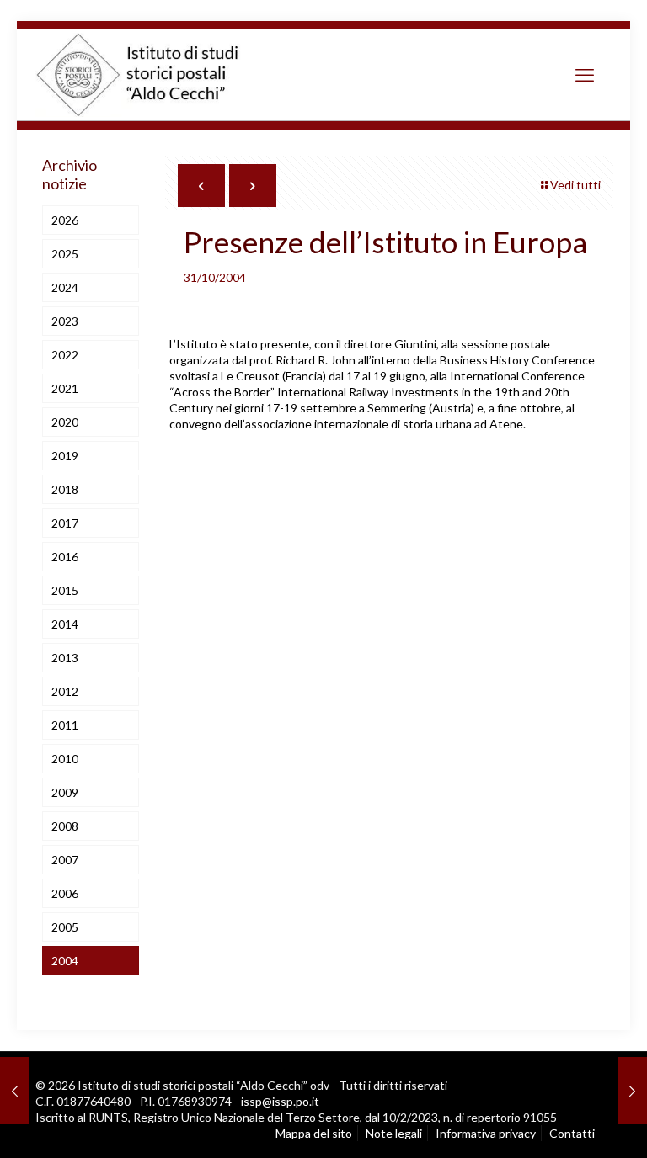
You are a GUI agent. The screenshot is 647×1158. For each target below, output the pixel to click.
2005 (64, 927)
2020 (64, 422)
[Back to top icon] (563, 1124)
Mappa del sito (313, 1133)
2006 (64, 893)
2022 (64, 355)
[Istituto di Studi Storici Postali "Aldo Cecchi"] (155, 74)
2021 (64, 388)
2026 (64, 220)
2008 (64, 826)
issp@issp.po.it (280, 1101)
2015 (64, 590)
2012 (64, 691)
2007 (64, 860)
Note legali (394, 1133)
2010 (64, 759)
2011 (64, 725)
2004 (64, 960)
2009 (64, 792)
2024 (64, 287)
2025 (64, 254)
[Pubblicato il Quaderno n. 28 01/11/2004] (632, 1090)
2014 (64, 624)
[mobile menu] (584, 75)
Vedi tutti (575, 185)
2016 (64, 557)
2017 (64, 523)
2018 (64, 489)
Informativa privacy (486, 1133)
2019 (64, 456)
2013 (64, 658)
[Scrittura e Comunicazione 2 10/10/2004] (14, 1090)
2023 (64, 321)
